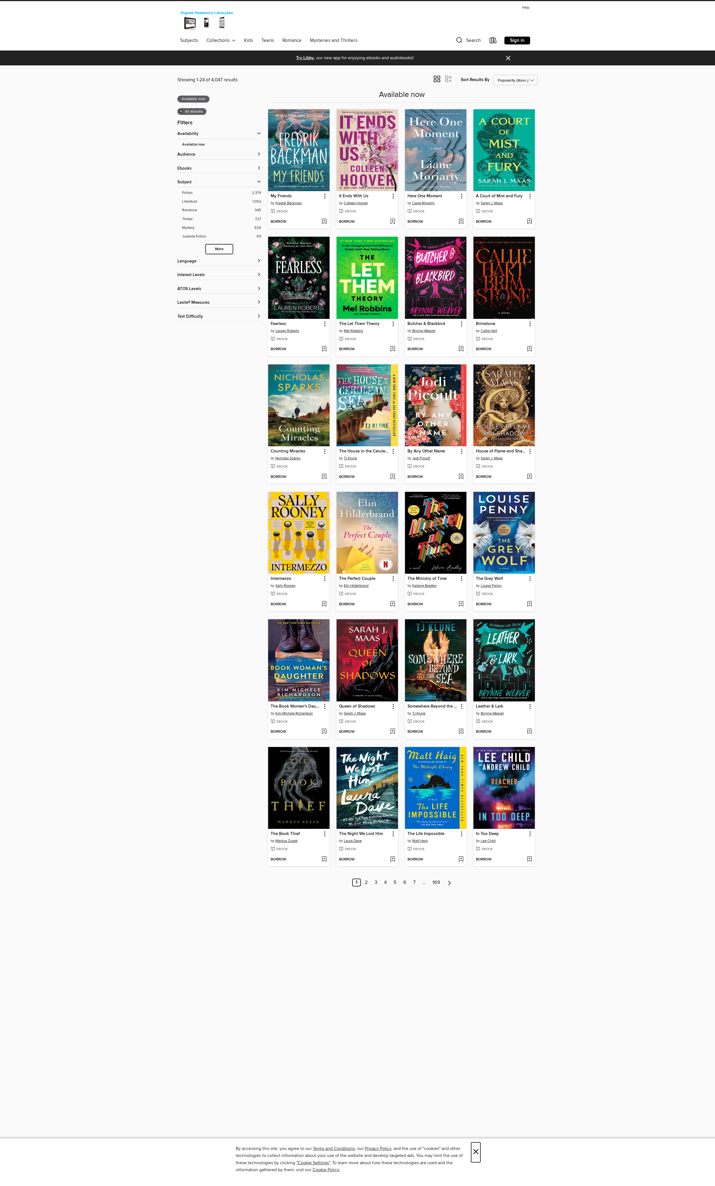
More (219, 249)
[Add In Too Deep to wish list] (529, 859)
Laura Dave (353, 841)
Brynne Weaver (423, 331)
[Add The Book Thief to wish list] (324, 859)
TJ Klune (350, 458)
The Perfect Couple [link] (357, 578)
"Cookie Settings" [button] (313, 1163)
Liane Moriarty (423, 203)
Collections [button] (219, 40)
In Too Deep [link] (487, 833)
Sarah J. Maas (492, 203)
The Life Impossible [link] (425, 833)
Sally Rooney (285, 585)
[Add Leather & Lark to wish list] (529, 732)
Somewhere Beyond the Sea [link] (433, 706)
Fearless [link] (278, 323)
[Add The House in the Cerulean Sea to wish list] (392, 477)
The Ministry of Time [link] (427, 578)
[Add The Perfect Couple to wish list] (392, 604)
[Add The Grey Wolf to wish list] (529, 604)
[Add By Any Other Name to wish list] (460, 477)
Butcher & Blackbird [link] (426, 323)
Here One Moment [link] (424, 196)
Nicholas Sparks (288, 458)
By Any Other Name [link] (426, 451)
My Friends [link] (281, 196)
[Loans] (493, 41)
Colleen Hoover (356, 203)
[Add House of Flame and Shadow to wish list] (529, 477)
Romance (292, 40)
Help (525, 8)
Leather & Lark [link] (489, 706)
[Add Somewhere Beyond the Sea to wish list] (460, 732)
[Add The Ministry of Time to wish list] (460, 604)
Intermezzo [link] (281, 578)
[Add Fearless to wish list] (324, 349)
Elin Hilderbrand (356, 585)
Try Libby (305, 58)
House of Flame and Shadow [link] (501, 451)
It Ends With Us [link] (353, 196)
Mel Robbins (353, 331)
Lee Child (488, 841)
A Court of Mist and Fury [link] (499, 196)
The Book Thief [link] (285, 833)
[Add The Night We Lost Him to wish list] (392, 859)
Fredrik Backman (288, 203)
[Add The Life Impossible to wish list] (460, 859)
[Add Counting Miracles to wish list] (324, 477)
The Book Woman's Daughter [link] (296, 706)
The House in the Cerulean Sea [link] (364, 451)
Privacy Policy (378, 1148)
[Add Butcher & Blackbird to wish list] (460, 349)
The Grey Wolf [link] (489, 578)
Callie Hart (489, 331)
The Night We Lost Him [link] (361, 833)
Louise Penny (491, 585)
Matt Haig (420, 841)
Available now (193, 144)
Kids (248, 40)
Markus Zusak (286, 841)
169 (436, 882)
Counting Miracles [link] (288, 451)
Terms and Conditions (334, 1148)
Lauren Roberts (287, 331)
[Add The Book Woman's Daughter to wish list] (324, 732)
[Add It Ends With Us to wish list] (392, 222)
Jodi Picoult (421, 458)
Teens (267, 40)
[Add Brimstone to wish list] (529, 349)
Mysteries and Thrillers (334, 40)
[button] (468, 41)
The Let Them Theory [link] (359, 323)
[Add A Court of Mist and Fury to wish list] (529, 222)
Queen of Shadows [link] (357, 706)
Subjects (189, 40)
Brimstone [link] (485, 323)
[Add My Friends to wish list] (324, 222)
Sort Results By (475, 79)
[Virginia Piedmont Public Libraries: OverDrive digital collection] (207, 19)
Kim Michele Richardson (294, 713)
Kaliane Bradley (424, 585)
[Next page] (449, 882)
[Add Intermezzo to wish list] (324, 604)
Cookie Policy (326, 1170)
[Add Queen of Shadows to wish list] (392, 732)
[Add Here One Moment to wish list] (460, 222)
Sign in (517, 40)
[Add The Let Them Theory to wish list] (392, 349)
